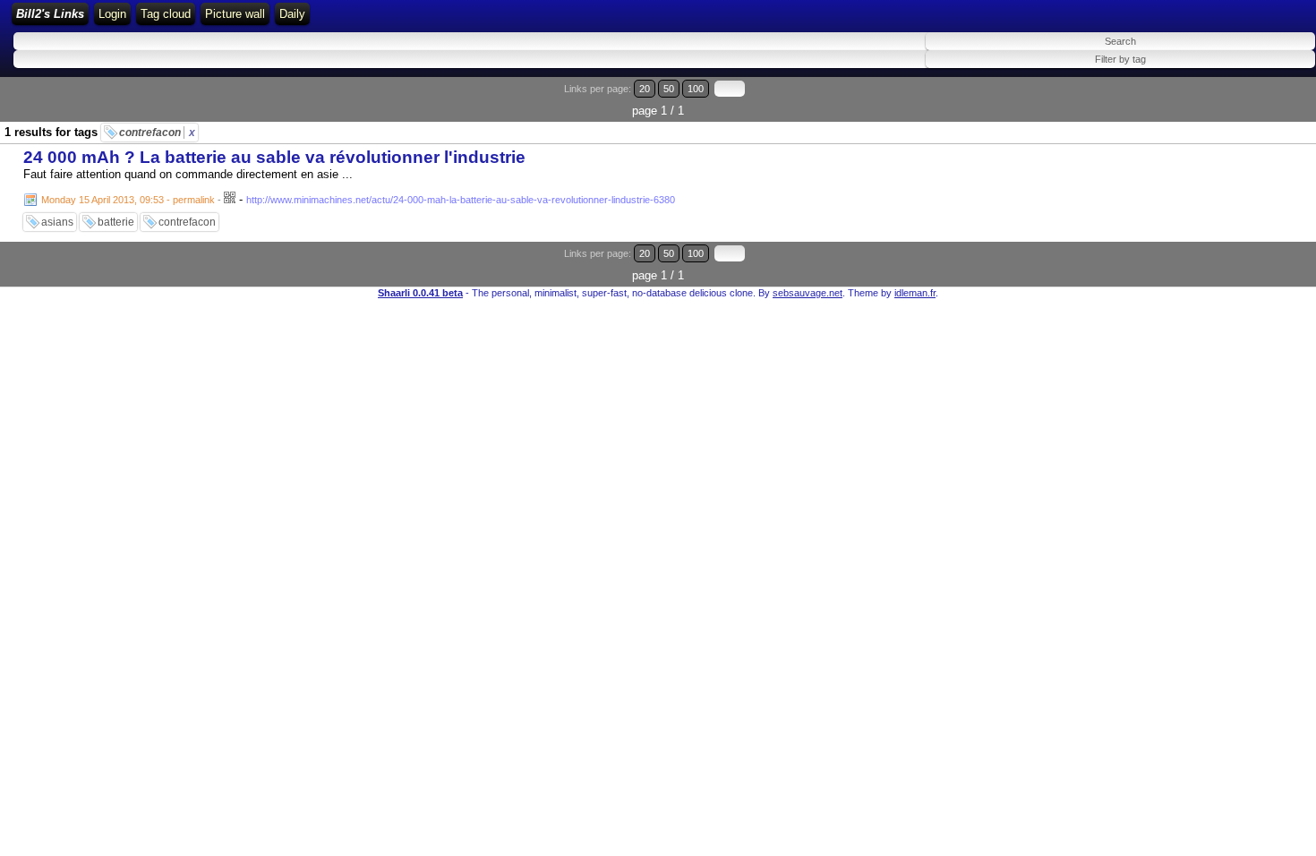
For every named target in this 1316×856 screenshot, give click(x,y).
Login (112, 14)
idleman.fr (915, 292)
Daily (292, 14)
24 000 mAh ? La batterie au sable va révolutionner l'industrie (274, 157)
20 (644, 88)
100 (696, 88)
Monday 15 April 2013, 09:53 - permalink (128, 199)
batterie (116, 222)
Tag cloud (166, 14)
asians (57, 222)
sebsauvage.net (807, 292)
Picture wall (235, 14)
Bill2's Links (50, 14)
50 (668, 88)
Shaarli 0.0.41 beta (420, 292)
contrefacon (157, 132)
